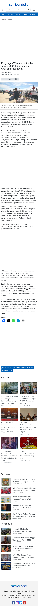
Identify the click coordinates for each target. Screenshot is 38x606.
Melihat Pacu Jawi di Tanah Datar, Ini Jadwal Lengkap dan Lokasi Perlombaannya (24, 480)
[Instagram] (17, 602)
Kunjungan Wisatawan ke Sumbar (23, 367)
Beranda (3, 19)
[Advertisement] (19, 40)
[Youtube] (24, 602)
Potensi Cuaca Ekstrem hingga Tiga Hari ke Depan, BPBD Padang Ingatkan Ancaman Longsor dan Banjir (23, 539)
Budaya (32, 14)
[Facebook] (13, 602)
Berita (3, 14)
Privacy (23, 597)
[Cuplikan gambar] (9, 388)
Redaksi (8, 72)
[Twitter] (20, 602)
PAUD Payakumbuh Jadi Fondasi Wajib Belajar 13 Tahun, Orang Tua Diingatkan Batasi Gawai (24, 489)
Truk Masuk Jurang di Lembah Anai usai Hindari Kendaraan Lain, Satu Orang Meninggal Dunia (23, 547)
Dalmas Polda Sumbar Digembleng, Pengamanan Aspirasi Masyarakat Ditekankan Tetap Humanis (24, 530)
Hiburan (18, 14)
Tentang (4, 595)
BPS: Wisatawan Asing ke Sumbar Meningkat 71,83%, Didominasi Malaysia (28, 399)
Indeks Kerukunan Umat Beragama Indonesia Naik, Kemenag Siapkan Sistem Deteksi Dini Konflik (22, 498)
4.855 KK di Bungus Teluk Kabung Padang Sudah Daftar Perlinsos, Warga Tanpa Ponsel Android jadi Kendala (23, 556)
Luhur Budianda (7, 370)
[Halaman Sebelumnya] (2, 9)
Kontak (17, 595)
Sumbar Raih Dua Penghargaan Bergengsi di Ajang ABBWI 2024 (8, 426)
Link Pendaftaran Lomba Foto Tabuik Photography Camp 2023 (27, 454)
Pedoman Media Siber (28, 595)
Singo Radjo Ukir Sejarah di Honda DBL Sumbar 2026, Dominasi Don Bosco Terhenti (23, 506)
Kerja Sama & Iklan (13, 597)
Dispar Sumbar (6, 367)
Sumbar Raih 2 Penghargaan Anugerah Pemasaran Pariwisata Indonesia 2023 (9, 455)
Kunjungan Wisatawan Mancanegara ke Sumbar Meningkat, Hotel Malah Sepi (9, 399)
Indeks (29, 597)
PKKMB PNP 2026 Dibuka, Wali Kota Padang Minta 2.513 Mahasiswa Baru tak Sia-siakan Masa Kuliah (23, 564)
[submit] (28, 9)
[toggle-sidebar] (34, 10)
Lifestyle (25, 14)
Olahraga (10, 14)
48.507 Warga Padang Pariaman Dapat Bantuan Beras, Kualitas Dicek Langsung (24, 515)
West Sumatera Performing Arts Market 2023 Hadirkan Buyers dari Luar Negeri (28, 427)
